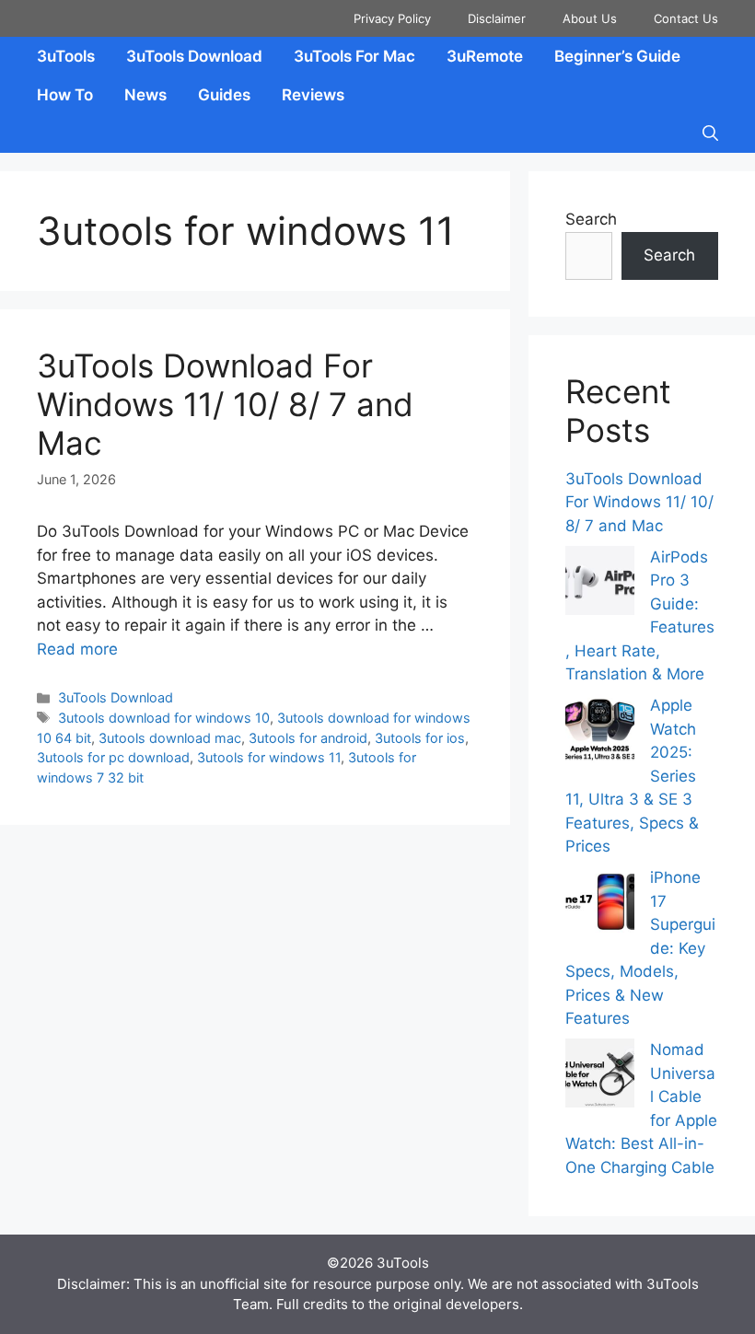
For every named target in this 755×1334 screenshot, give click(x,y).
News (145, 95)
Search (591, 219)
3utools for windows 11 (269, 757)
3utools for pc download (113, 757)
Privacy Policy (392, 18)
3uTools (66, 56)
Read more (77, 649)
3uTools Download (194, 56)
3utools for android (308, 738)
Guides (224, 95)
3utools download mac (170, 738)
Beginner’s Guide (617, 56)
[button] (710, 133)
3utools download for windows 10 (164, 717)
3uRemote (485, 56)
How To (65, 95)
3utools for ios (420, 738)
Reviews (313, 95)
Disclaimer (497, 18)
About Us (590, 18)
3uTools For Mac (354, 56)
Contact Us (686, 18)
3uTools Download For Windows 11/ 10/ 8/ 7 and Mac (225, 404)
